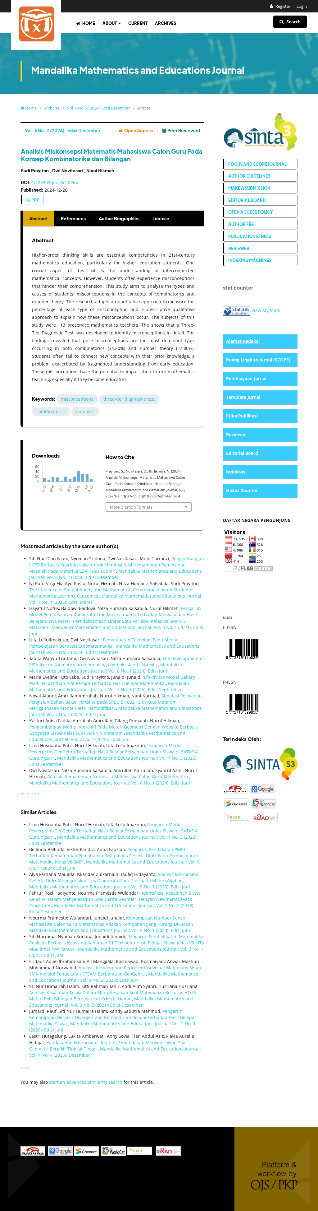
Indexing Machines (249, 260)
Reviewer (238, 248)
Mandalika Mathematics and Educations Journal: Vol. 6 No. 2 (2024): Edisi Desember (115, 574)
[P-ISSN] (242, 703)
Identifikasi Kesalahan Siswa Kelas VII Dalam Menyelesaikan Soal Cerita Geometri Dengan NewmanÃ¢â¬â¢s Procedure (115, 899)
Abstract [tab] (38, 218)
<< (22, 793)
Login (302, 6)
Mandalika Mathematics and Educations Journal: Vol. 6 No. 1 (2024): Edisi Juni (105, 668)
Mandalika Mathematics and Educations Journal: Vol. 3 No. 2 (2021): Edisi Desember (111, 1002)
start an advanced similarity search (85, 1082)
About (109, 23)
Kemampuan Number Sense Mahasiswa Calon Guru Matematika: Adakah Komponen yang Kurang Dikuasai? (112, 921)
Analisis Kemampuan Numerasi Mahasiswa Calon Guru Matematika (118, 777)
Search (293, 22)
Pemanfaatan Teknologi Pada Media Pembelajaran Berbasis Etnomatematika (103, 643)
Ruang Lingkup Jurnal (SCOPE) (258, 360)
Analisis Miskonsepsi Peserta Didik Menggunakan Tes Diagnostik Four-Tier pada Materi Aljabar (115, 877)
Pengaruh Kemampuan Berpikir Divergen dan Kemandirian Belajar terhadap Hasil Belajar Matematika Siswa (112, 1017)
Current (138, 23)
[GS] (262, 789)
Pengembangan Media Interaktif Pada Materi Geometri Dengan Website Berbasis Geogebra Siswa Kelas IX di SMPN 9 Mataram (113, 730)
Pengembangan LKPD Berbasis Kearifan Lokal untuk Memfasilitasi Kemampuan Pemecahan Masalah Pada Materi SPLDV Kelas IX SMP (116, 565)
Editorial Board (247, 200)
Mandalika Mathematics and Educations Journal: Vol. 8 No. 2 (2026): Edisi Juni (113, 977)
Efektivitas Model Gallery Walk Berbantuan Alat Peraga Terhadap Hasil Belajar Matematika (112, 680)
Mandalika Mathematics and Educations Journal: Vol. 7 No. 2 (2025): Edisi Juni (107, 736)
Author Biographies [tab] (119, 218)
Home (88, 23)
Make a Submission (249, 188)
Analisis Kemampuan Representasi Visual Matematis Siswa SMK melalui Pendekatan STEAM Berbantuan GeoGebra (115, 971)
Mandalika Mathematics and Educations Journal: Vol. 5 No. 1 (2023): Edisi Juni (109, 887)
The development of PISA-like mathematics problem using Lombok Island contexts (116, 661)
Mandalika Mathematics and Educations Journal (137, 70)
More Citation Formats (131, 507)
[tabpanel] (113, 326)
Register (282, 6)
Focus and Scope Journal (257, 164)
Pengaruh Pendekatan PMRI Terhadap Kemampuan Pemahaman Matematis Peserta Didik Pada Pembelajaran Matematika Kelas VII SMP (113, 855)
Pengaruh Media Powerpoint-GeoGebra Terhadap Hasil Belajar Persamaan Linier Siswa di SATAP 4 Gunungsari (113, 752)
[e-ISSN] (242, 648)
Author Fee (241, 224)
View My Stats (266, 310)
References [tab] (73, 218)
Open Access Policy (250, 212)
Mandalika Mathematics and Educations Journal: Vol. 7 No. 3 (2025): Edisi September (109, 686)
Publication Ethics (249, 236)
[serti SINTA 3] (260, 763)
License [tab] (160, 218)
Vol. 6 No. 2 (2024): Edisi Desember (98, 108)
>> (36, 793)
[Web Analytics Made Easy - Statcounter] (236, 310)
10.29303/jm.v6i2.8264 (55, 182)
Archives (165, 23)
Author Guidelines (249, 176)
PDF (34, 200)
